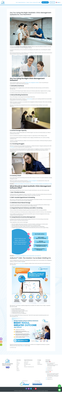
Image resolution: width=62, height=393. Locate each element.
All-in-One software (20, 263)
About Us (18, 369)
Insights (39, 2)
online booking (29, 98)
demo (24, 345)
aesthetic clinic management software (32, 82)
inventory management (32, 180)
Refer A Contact (45, 2)
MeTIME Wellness (39, 364)
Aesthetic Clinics (26, 361)
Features (27, 2)
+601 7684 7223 (49, 368)
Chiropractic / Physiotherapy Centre (29, 366)
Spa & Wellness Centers (27, 364)
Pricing (31, 2)
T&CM (25, 365)
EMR (37, 2)
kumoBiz (38, 361)
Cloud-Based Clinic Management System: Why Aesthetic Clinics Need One (27, 255)
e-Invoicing (34, 2)
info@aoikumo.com (50, 370)
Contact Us (52, 2)
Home (17, 2)
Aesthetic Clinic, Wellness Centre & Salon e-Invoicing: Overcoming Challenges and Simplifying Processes (33, 183)
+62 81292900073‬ (49, 377)
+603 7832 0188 (49, 367)
